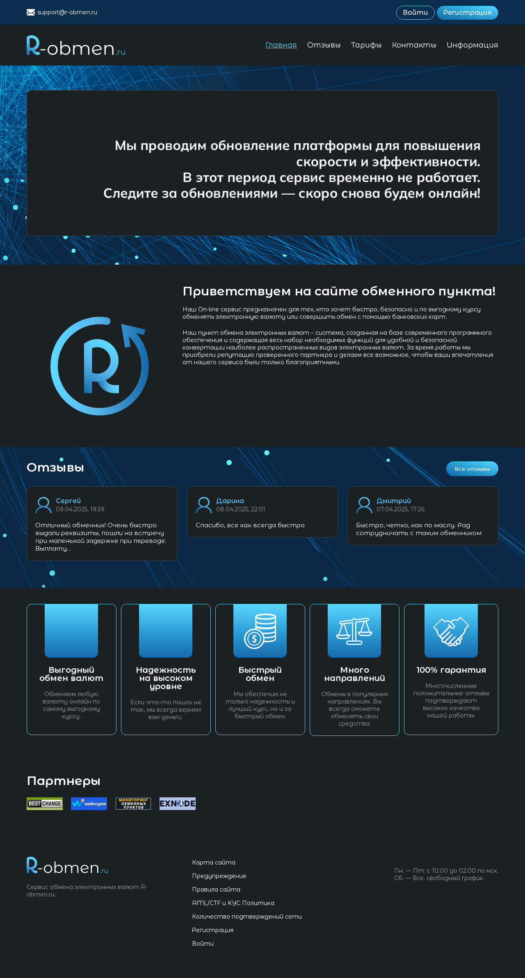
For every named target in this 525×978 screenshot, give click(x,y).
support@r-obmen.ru (67, 12)
